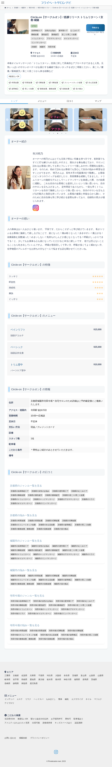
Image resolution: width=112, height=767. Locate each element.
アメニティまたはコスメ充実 (17, 723)
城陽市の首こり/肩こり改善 (73, 550)
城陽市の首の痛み (61, 584)
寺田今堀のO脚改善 (57, 631)
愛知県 (33, 679)
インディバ (9, 699)
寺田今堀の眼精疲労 (57, 605)
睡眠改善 (35, 34)
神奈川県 (67, 679)
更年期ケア (63, 31)
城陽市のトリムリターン (20, 554)
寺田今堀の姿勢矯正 (69, 635)
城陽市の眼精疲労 (52, 550)
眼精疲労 (55, 34)
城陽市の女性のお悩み (40, 546)
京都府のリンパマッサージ (45, 503)
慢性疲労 (45, 34)
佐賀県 (24, 675)
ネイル (88, 699)
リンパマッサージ (38, 43)
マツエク (98, 699)
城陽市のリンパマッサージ (45, 558)
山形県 (92, 675)
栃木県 (50, 679)
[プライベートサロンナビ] (56, 2)
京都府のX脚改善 (69, 521)
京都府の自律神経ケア (20, 491)
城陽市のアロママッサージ (68, 554)
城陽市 (42, 47)
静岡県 (16, 683)
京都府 (34, 47)
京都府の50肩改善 (35, 521)
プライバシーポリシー (39, 738)
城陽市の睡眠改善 (18, 550)
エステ (20, 699)
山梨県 (100, 675)
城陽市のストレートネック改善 (23, 580)
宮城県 (75, 675)
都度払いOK (23, 719)
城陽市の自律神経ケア (20, 546)
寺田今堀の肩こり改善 (89, 635)
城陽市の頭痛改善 (44, 584)
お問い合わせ (10, 738)
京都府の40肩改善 (18, 521)
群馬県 (85, 679)
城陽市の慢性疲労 (35, 550)
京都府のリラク (88, 499)
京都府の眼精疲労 (52, 495)
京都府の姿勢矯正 (65, 525)
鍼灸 (67, 699)
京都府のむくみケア (79, 491)
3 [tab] (58, 134)
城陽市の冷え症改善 (47, 580)
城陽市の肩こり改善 (83, 580)
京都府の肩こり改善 (83, 525)
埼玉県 (50, 675)
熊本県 (58, 679)
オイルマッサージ (71, 38)
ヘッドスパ (38, 699)
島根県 (24, 679)
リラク (34, 26)
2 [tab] (54, 134)
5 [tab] (66, 134)
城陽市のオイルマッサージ (21, 558)
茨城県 (94, 679)
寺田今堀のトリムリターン (21, 609)
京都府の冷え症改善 (47, 525)
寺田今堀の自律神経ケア (20, 601)
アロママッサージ (54, 38)
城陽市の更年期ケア (60, 546)
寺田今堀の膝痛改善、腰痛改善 (23, 639)
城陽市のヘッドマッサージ (44, 554)
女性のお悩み (50, 31)
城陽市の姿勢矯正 (65, 580)
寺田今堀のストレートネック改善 (24, 635)
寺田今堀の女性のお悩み (43, 601)
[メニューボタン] (2, 2)
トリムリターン (37, 38)
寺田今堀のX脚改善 (75, 631)
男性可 (68, 719)
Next (104, 119)
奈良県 (67, 675)
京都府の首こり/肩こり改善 (73, 495)
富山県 (83, 675)
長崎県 (7, 683)
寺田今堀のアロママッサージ (72, 609)
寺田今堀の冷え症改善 (49, 635)
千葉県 (41, 675)
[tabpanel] (21, 119)
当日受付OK (10, 719)
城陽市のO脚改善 (52, 576)
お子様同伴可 (56, 719)
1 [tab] (50, 134)
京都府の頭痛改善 (44, 529)
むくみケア (75, 31)
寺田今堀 (51, 47)
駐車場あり (78, 719)
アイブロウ (9, 703)
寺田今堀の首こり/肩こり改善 (79, 605)
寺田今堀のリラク (18, 613)
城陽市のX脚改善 (69, 576)
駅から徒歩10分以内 (39, 719)
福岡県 (77, 679)
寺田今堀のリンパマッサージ (65, 613)
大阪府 (58, 675)
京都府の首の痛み (61, 529)
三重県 (7, 675)
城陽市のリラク (88, 554)
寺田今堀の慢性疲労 (38, 605)
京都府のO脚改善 (52, 521)
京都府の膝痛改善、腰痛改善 (22, 529)
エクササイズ (77, 699)
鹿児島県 (34, 683)
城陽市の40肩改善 (18, 576)
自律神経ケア (36, 31)
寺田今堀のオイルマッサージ (39, 613)
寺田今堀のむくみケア (85, 601)
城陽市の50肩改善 (35, 576)
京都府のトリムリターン (20, 499)
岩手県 (16, 679)
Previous (7, 119)
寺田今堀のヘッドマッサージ (46, 609)
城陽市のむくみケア (79, 546)
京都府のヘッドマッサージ (44, 499)
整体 (60, 699)
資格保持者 (47, 723)
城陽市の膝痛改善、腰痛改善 (22, 584)
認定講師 (78, 723)
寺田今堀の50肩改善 (38, 631)
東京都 (41, 679)
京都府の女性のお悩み (40, 491)
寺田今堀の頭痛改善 (47, 639)
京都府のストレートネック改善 (23, 525)
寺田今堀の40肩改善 (19, 631)
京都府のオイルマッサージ (21, 503)
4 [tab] (62, 134)
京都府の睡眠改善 (18, 495)
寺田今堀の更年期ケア (65, 601)
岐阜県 (7, 679)
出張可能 (36, 723)
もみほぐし (51, 699)
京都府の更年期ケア (60, 491)
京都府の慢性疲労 (35, 495)
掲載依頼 (23, 738)
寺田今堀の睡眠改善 (19, 605)
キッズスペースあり (63, 723)
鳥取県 (24, 683)
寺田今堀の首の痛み (66, 639)
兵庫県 (33, 675)
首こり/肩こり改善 (69, 34)
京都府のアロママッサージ (68, 499)
